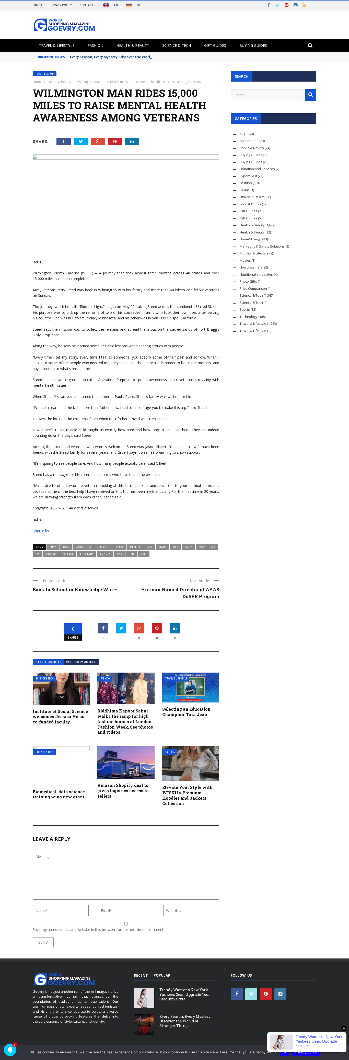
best (66, 547)
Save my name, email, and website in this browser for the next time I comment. (98, 929)
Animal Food (249, 140)
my (37, 553)
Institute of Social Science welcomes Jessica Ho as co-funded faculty (60, 717)
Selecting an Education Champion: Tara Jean (186, 711)
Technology (249, 316)
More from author (81, 662)
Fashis (245, 190)
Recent (141, 975)
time (131, 553)
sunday (105, 553)
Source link (42, 530)
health (135, 547)
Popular (162, 975)
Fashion (95, 45)
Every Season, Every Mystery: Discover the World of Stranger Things (128, 56)
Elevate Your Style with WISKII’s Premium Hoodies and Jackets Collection (187, 795)
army (53, 547)
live (175, 547)
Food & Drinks (250, 204)
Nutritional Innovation (256, 274)
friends (117, 547)
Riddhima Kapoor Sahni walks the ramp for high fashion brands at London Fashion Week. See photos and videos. (125, 721)
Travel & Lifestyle (56, 45)
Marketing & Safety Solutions (262, 246)
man (202, 547)
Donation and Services (257, 168)
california (83, 547)
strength (86, 553)
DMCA (38, 5)
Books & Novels (252, 148)
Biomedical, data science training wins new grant (59, 794)
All (241, 133)
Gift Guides (215, 45)
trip (143, 553)
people (51, 553)
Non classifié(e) (251, 267)
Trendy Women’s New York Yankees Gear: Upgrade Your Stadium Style (184, 994)
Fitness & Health (252, 197)
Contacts (87, 5)
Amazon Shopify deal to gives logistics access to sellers (123, 791)
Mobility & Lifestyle (254, 253)
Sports (245, 309)
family (101, 547)
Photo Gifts (248, 281)
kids (149, 547)
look (188, 547)
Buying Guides (253, 45)
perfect (67, 553)
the (119, 553)
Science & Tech (176, 45)
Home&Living (250, 239)
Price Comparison (253, 288)
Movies (245, 260)
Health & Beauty (133, 45)
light (162, 547)
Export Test (248, 176)
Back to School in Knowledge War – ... (77, 589)
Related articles (48, 662)
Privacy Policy (61, 5)
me (213, 547)
